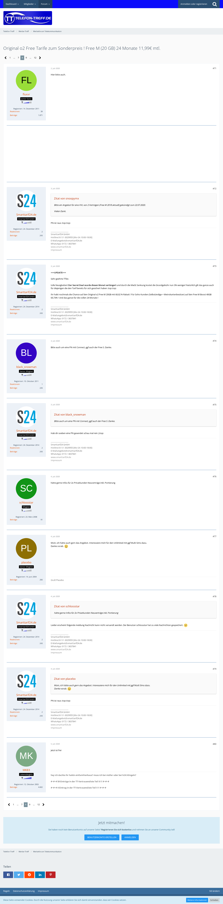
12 (35, 57)
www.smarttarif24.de (61, 246)
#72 (214, 188)
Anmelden (130, 837)
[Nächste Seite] (40, 57)
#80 (214, 743)
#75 (214, 404)
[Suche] (215, 4)
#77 (214, 536)
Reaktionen (15, 111)
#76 (214, 476)
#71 (214, 68)
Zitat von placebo (65, 679)
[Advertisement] (160, 15)
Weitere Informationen (197, 900)
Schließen (214, 900)
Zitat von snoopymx (66, 198)
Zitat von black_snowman (70, 414)
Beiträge (13, 115)
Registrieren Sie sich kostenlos (116, 829)
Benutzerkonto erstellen (101, 837)
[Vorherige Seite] (5, 57)
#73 (214, 266)
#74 (214, 340)
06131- (61, 237)
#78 (214, 596)
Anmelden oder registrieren (194, 3)
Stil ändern (214, 890)
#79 (214, 668)
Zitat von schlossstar (67, 606)
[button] (8, 875)
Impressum (56, 249)
